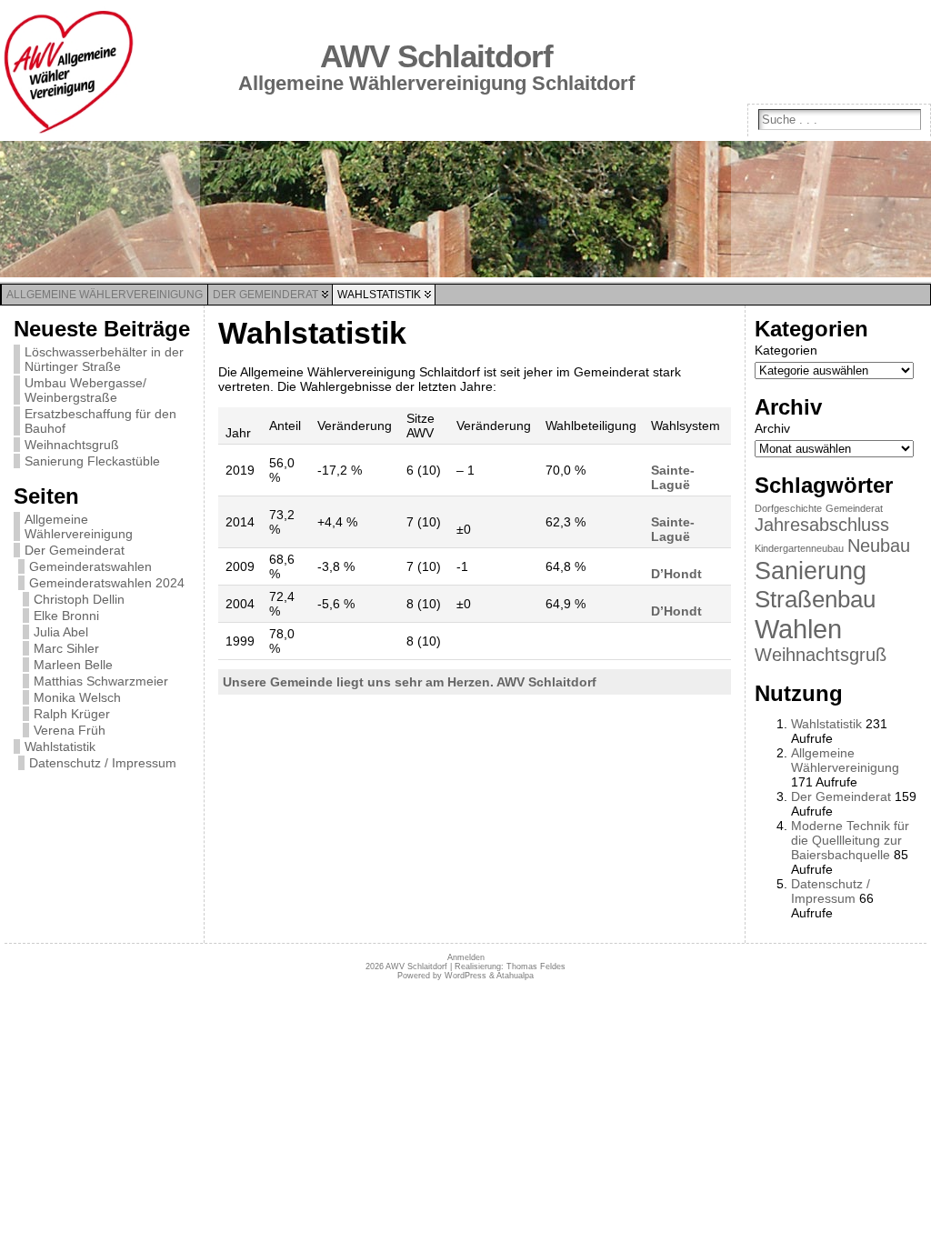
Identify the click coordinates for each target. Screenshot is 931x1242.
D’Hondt (676, 573)
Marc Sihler (66, 648)
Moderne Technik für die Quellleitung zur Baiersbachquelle (850, 840)
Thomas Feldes (536, 966)
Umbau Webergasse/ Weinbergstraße (85, 390)
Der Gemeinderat (75, 550)
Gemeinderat (854, 508)
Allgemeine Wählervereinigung (79, 526)
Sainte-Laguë (673, 477)
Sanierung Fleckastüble (92, 461)
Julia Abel (61, 632)
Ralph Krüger (72, 713)
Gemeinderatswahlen (90, 566)
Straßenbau (815, 599)
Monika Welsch (77, 697)
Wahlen (798, 629)
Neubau (878, 546)
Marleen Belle (73, 664)
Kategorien (786, 350)
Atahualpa (515, 975)
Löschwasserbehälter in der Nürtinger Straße (104, 359)
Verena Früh (69, 730)
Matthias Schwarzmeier (101, 681)
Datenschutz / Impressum (102, 763)
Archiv (772, 428)
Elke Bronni (66, 615)
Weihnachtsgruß (72, 444)
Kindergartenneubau (799, 548)
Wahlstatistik (60, 746)
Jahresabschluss (822, 525)
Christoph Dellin (79, 599)
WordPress (465, 975)
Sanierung (810, 570)
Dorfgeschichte (788, 508)
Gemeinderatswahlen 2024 (107, 583)
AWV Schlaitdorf (436, 56)
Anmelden (466, 957)
